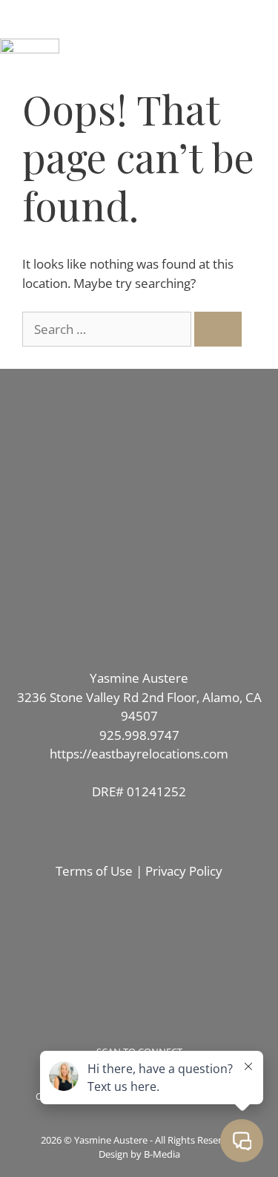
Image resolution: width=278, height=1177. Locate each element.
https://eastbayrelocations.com (139, 753)
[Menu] (139, 19)
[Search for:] (108, 329)
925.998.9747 (139, 735)
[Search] (218, 329)
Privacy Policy (183, 870)
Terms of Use (94, 870)
